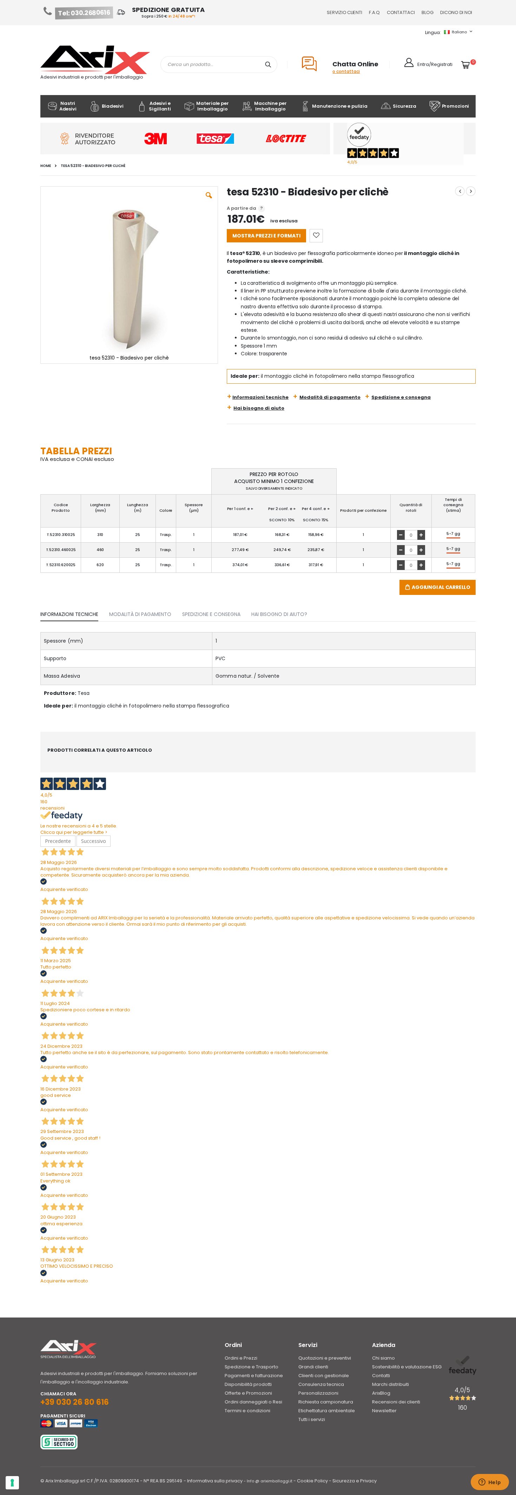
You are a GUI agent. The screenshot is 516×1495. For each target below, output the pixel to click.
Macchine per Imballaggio (270, 106)
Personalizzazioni (318, 1393)
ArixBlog (381, 1393)
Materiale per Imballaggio (212, 106)
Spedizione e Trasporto (251, 1366)
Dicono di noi (456, 12)
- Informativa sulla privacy (213, 1480)
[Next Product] (471, 191)
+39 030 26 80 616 (74, 1402)
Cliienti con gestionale (323, 1375)
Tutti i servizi (311, 1419)
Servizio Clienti (344, 12)
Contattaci (401, 12)
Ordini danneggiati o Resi (253, 1402)
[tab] (74, 612)
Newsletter (384, 1410)
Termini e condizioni (247, 1410)
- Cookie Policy (310, 1480)
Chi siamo (383, 1358)
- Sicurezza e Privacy (353, 1480)
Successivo (93, 841)
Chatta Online (355, 64)
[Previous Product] (460, 191)
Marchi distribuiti (390, 1384)
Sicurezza (404, 106)
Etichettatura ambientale (326, 1410)
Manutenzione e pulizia (340, 106)
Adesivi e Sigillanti (160, 106)
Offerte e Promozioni (248, 1393)
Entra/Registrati (434, 64)
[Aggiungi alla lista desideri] (316, 235)
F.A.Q (374, 12)
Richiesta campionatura (325, 1402)
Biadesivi (113, 106)
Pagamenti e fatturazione (254, 1375)
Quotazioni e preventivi (324, 1358)
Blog (427, 12)
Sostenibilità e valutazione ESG (407, 1366)
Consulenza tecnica (321, 1384)
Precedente (58, 841)
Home (45, 165)
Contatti (381, 1375)
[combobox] (218, 64)
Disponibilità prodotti (248, 1384)
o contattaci (346, 71)
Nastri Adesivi (68, 106)
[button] (209, 201)
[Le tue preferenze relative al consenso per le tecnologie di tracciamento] (12, 1482)
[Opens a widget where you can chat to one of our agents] (489, 1482)
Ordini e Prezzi (241, 1358)
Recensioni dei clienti (396, 1402)
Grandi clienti (313, 1366)
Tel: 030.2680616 (84, 13)
